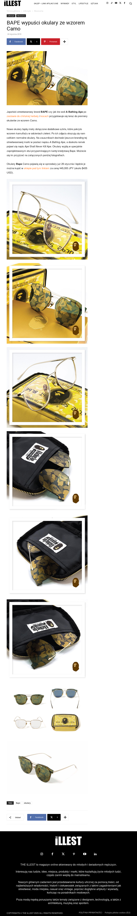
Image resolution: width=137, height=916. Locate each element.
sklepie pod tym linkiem (36, 168)
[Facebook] (124, 3)
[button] (130, 3)
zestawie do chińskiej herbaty (23, 116)
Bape (18, 803)
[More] (64, 41)
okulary (27, 803)
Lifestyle (27, 10)
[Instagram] (107, 3)
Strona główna (13, 10)
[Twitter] (120, 3)
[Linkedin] (95, 854)
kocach (45, 116)
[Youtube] (116, 3)
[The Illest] (12, 3)
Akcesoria (21, 15)
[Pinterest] (74, 854)
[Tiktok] (111, 3)
